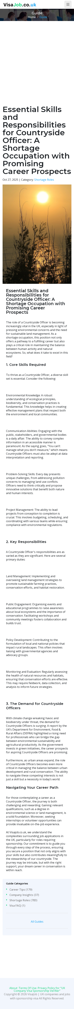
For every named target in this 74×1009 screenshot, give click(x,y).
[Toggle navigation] (68, 4)
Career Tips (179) (20, 889)
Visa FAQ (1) (17, 905)
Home (32, 17)
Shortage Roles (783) (23, 900)
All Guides (37, 921)
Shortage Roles (44, 180)
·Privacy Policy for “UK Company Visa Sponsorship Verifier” (39, 989)
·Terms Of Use (27, 988)
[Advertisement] (37, 60)
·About (13, 988)
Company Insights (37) (24, 895)
